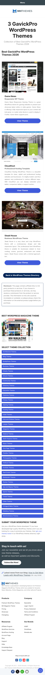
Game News (10, 96)
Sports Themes (8, 492)
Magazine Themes (9, 429)
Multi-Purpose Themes (10, 439)
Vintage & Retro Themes (10, 506)
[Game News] (22, 77)
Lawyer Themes (8, 424)
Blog (3, 638)
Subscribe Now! (11, 562)
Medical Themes (8, 434)
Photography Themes (10, 458)
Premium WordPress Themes (11, 603)
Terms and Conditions (31, 612)
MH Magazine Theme (8, 606)
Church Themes (8, 376)
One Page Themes (9, 448)
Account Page (6, 635)
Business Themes (8, 366)
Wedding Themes (8, 511)
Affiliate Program (29, 615)
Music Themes (7, 443)
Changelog (5, 615)
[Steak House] (22, 216)
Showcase (5, 612)
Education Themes (9, 390)
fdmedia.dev (28, 632)
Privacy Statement (30, 609)
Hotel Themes (7, 414)
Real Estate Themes (9, 472)
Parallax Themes (8, 453)
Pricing (4, 609)
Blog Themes (7, 356)
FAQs (3, 644)
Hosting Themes (8, 410)
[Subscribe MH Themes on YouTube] (24, 660)
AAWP (26, 626)
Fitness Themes (8, 400)
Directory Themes (8, 385)
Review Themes (8, 482)
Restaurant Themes (9, 477)
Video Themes (7, 501)
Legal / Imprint (28, 606)
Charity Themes (8, 371)
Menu (22, 3)
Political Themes (8, 463)
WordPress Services (8, 629)
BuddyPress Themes (9, 361)
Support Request (7, 650)
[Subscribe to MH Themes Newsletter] (27, 660)
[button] (13, 671)
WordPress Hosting (8, 632)
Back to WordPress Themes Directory (22, 275)
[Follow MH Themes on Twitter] (20, 660)
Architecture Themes (9, 352)
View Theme (22, 121)
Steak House (11, 235)
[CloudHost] (22, 146)
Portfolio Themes (8, 467)
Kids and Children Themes (11, 419)
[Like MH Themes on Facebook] (16, 660)
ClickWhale (27, 629)
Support (4, 641)
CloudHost (10, 166)
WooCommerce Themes (10, 516)
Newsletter (27, 603)
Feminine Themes (8, 395)
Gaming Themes (8, 405)
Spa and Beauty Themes (10, 487)
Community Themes (9, 381)
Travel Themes (7, 496)
